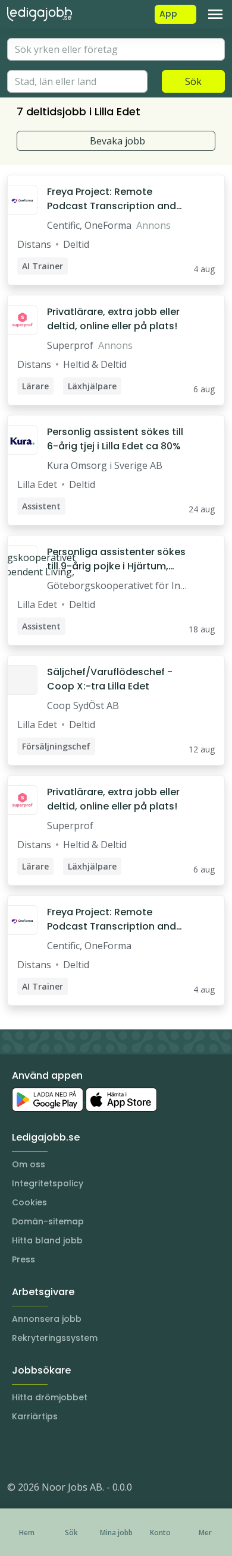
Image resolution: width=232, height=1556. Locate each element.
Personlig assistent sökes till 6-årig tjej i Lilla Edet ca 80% (115, 439)
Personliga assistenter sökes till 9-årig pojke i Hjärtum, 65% (116, 559)
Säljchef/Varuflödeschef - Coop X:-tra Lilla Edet (110, 679)
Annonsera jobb (46, 1319)
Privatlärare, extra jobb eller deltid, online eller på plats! (113, 319)
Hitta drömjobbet (49, 1397)
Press (23, 1259)
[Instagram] (16, 1451)
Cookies (29, 1202)
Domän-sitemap (48, 1221)
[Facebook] (64, 1451)
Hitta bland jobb (47, 1240)
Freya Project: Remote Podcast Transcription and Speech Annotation (111, 199)
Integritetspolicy (47, 1183)
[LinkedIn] (40, 1451)
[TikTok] (88, 1451)
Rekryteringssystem (55, 1338)
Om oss (28, 1164)
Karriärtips (35, 1416)
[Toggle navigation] (215, 14)
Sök (193, 81)
